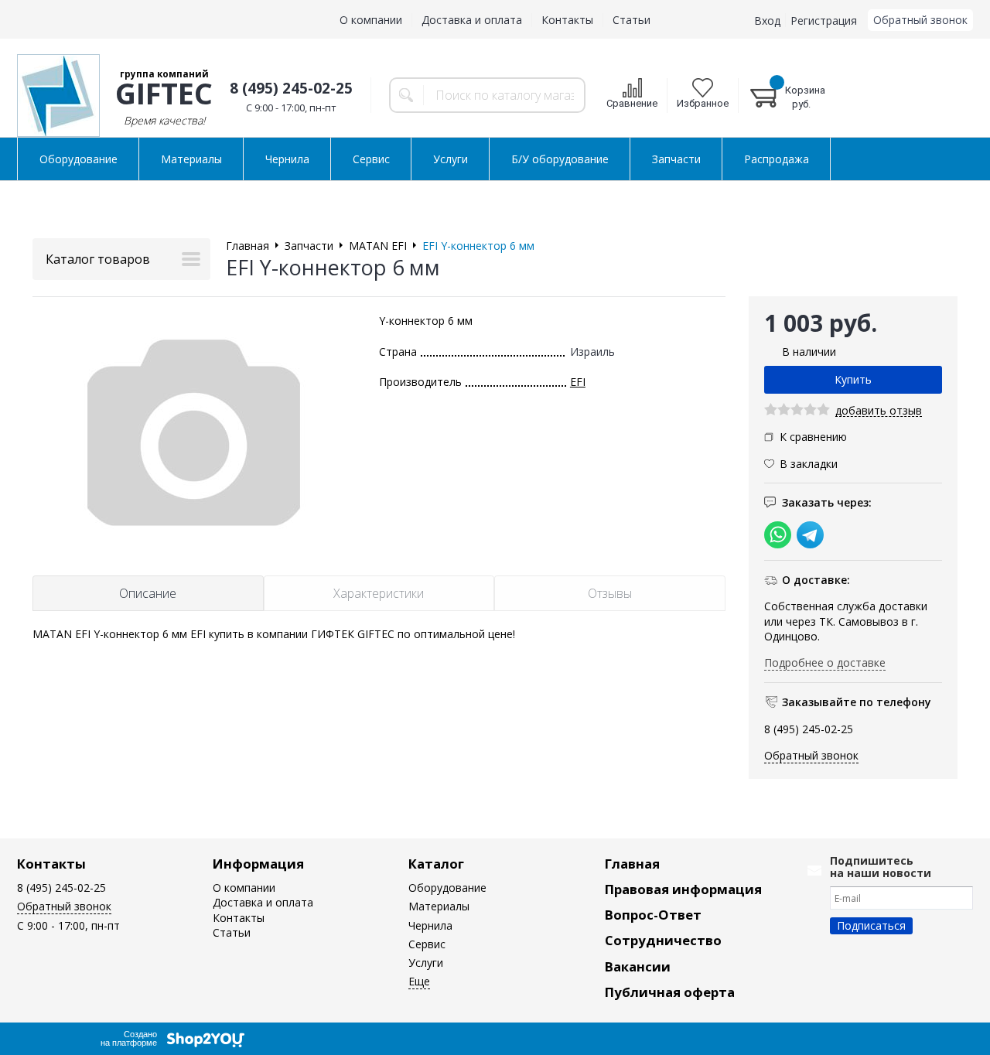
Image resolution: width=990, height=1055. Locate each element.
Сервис (371, 159)
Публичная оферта (670, 992)
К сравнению (813, 436)
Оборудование (78, 159)
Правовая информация (683, 889)
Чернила (287, 159)
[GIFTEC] (58, 95)
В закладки (809, 463)
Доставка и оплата (472, 19)
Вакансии (638, 966)
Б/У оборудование (560, 159)
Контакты (567, 19)
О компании (371, 19)
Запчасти (676, 159)
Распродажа (776, 159)
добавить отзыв (878, 411)
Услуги (450, 159)
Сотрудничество (663, 940)
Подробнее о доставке (825, 662)
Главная (632, 863)
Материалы (191, 159)
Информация (258, 863)
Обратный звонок (920, 19)
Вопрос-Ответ (653, 915)
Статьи (631, 19)
